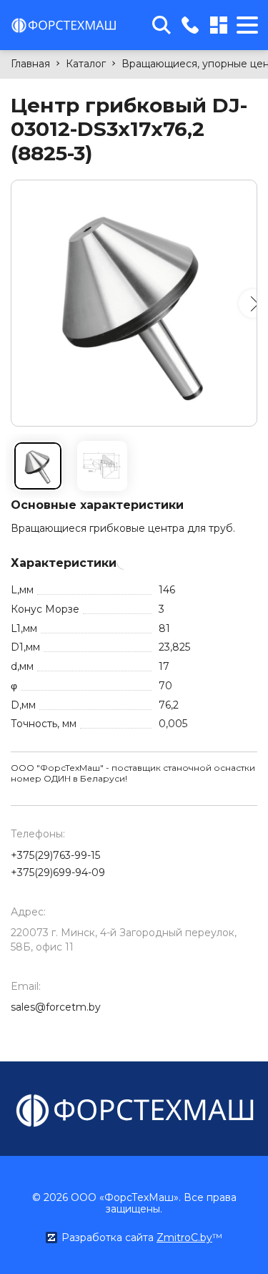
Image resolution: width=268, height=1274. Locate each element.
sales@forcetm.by (56, 1007)
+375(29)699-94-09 (58, 872)
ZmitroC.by (184, 1237)
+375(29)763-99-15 (55, 855)
